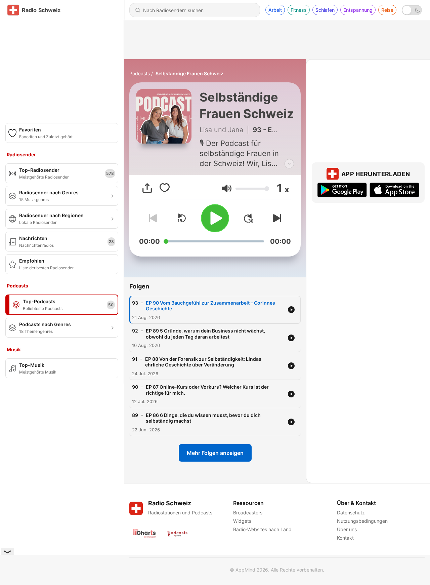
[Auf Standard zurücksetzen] (181, 218)
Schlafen (325, 10)
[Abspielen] (215, 218)
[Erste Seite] (248, 218)
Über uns (347, 529)
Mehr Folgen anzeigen (215, 453)
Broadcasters (247, 512)
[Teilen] (147, 188)
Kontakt (345, 538)
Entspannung (358, 10)
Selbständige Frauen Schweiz (189, 73)
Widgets (242, 521)
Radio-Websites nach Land (262, 529)
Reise (387, 10)
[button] (226, 188)
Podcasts (139, 73)
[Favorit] (164, 188)
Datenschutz (351, 512)
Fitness (299, 10)
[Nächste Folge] (275, 218)
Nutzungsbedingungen (362, 521)
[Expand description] (289, 163)
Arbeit (275, 10)
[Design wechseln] (412, 10)
